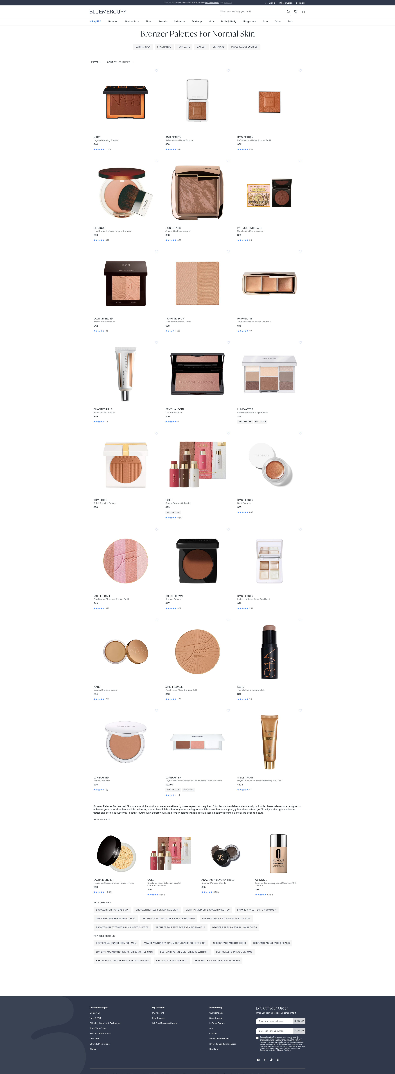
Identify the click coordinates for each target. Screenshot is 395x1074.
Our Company (216, 1012)
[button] (303, 12)
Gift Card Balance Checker (165, 1023)
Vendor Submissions (219, 1038)
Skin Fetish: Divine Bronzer (250, 231)
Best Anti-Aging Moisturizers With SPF (184, 951)
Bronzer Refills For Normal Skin (157, 909)
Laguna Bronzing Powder (106, 140)
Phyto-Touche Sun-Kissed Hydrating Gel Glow (259, 780)
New (148, 21)
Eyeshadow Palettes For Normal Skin (226, 918)
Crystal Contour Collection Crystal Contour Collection (164, 884)
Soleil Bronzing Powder (105, 503)
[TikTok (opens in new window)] (271, 1058)
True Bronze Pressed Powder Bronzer (112, 231)
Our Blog (213, 1049)
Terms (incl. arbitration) (268, 1050)
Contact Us (95, 1012)
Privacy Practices (285, 1045)
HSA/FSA (96, 21)
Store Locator (216, 1018)
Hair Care (184, 46)
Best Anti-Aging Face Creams (271, 943)
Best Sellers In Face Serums (234, 951)
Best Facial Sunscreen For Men (116, 943)
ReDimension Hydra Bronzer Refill (254, 140)
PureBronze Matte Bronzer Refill (181, 690)
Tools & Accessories (244, 46)
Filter (96, 62)
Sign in (272, 2)
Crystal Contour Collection (178, 503)
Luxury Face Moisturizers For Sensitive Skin (124, 951)
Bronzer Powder (173, 599)
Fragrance (249, 21)
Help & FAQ (95, 1018)
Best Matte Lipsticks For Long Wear (217, 960)
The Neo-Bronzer (174, 412)
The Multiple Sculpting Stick (250, 690)
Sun (265, 21)
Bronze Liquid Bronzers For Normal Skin (168, 918)
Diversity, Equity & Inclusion (222, 1043)
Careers (213, 1033)
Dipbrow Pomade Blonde (213, 883)
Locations (300, 2)
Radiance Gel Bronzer (104, 412)
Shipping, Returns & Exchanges (105, 1023)
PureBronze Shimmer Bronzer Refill (111, 599)
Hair (211, 21)
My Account (158, 1012)
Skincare (179, 21)
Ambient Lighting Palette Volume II (254, 321)
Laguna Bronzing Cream (105, 690)
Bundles (113, 21)
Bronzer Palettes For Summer (256, 909)
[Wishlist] (296, 12)
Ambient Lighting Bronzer (178, 231)
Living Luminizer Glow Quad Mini (253, 599)
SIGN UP (299, 1021)
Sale (290, 21)
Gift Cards (94, 1038)
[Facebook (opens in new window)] (264, 1058)
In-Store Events (217, 1023)
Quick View (125, 102)
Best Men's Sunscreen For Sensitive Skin (122, 960)
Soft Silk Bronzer (102, 780)
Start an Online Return (100, 1033)
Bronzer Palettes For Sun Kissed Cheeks (122, 927)
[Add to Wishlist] (156, 70)
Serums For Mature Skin (171, 960)
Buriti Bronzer (244, 503)
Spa (211, 1028)
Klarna (93, 1049)
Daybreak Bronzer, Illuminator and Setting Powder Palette (193, 780)
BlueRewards (285, 2)
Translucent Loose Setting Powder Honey (114, 883)
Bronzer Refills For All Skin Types (234, 927)
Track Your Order (98, 1028)
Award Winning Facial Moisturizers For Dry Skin (175, 943)
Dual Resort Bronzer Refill (178, 321)
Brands (162, 21)
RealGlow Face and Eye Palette (252, 412)
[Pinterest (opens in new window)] (277, 1058)
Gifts (278, 21)
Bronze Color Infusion (104, 321)
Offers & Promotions (100, 1043)
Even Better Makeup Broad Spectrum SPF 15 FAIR (276, 884)
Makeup (197, 21)
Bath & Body (228, 21)
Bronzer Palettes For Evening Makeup (180, 927)
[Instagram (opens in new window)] (258, 1058)
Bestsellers (132, 21)
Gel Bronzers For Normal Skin (115, 918)
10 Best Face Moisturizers (229, 943)
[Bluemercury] (108, 12)
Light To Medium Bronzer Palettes (208, 909)
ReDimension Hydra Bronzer (179, 140)
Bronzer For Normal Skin (112, 909)
